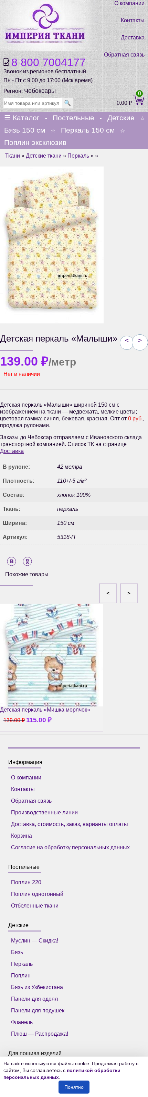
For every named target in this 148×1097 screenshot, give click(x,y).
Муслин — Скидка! (34, 941)
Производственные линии (44, 812)
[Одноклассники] (27, 561)
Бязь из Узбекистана (37, 987)
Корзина (21, 836)
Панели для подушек (37, 1010)
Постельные (73, 118)
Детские (121, 118)
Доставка (133, 37)
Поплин (21, 975)
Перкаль (78, 156)
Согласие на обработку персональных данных (70, 847)
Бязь (17, 952)
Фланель (22, 1022)
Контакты (133, 20)
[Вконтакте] (11, 561)
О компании (129, 3)
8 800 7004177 (48, 62)
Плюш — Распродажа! (39, 1034)
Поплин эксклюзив (35, 142)
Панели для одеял (34, 999)
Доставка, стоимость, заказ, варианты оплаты (69, 824)
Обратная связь (124, 55)
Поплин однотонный (37, 894)
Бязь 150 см (24, 130)
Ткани (12, 156)
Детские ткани (44, 156)
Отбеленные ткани (35, 906)
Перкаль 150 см (88, 130)
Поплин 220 (26, 882)
